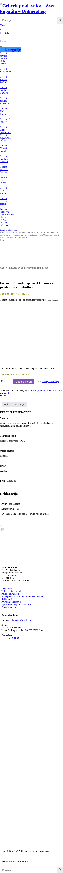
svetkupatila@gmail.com (19, 620)
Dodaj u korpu (24, 381)
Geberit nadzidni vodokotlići (38, 232)
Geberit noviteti (3, 54)
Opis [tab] (6, 404)
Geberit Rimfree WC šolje (4, 79)
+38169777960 (31, 630)
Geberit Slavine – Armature (4, 101)
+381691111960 (13, 627)
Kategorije (13, 49)
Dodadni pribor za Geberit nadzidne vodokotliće (29, 233)
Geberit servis (7, 214)
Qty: (2, 380)
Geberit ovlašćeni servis (8, 230)
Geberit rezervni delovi (3, 201)
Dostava (5, 217)
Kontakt (4, 222)
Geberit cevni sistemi (3, 190)
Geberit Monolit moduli (3, 148)
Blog (3, 219)
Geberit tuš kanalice (5, 120)
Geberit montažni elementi (4, 159)
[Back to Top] (1, 525)
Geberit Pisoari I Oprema (4, 169)
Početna (3, 209)
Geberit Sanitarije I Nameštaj (5, 90)
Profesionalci (24, 861)
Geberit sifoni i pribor (3, 180)
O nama (4, 225)
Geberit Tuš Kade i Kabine (5, 111)
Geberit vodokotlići (16, 232)
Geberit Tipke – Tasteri (3, 61)
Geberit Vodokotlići (5, 70)
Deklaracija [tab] (18, 404)
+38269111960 (12, 638)
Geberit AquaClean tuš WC (5, 138)
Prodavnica (6, 212)
